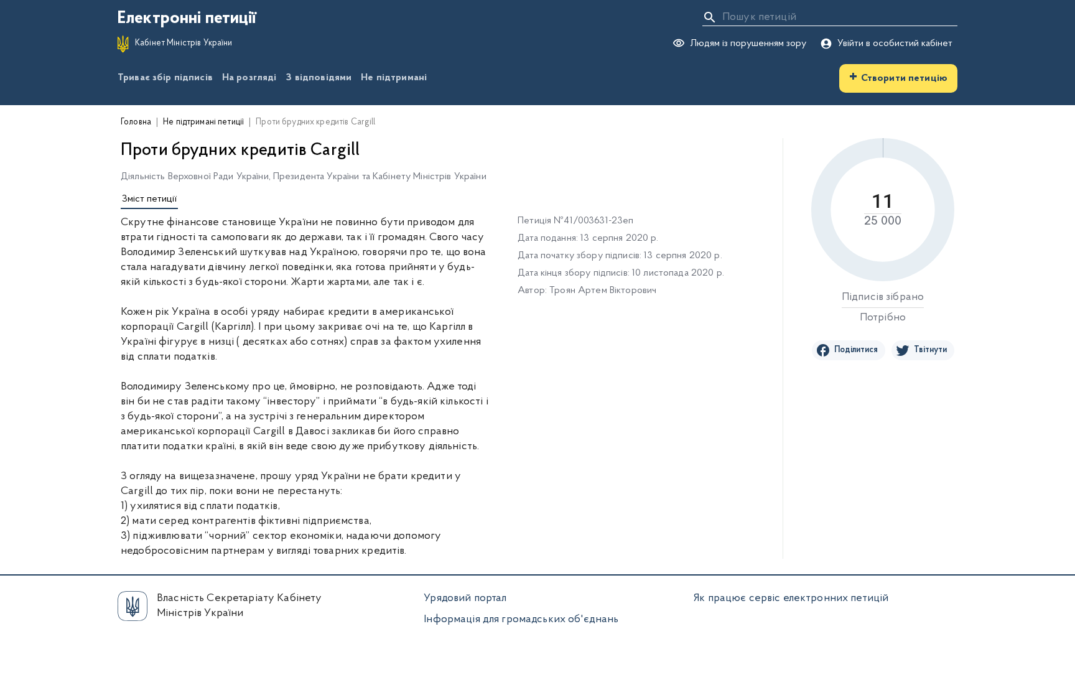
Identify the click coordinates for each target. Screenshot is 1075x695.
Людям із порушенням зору (748, 44)
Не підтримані (394, 78)
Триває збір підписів (165, 78)
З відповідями (318, 78)
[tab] (149, 199)
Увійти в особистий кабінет (894, 44)
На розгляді (249, 78)
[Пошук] (709, 17)
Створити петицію (898, 77)
